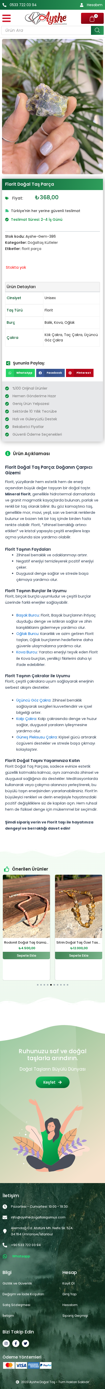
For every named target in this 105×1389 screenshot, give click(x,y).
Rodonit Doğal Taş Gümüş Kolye (31, 942)
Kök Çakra (53, 334)
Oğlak (69, 322)
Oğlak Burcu (27, 633)
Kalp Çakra (26, 718)
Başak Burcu (27, 615)
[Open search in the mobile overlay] (52, 30)
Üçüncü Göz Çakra (33, 700)
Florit (49, 310)
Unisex (50, 297)
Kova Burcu (26, 652)
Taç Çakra (73, 334)
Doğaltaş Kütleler (43, 242)
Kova (58, 322)
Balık (48, 322)
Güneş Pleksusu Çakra (36, 737)
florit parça (31, 248)
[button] (20, 373)
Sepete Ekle (26, 955)
